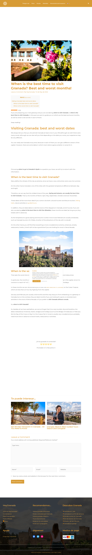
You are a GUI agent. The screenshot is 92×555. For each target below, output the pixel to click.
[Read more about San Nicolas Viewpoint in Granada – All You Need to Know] (28, 413)
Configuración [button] (44, 281)
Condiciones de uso (46, 552)
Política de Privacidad (36, 552)
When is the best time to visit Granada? (26, 103)
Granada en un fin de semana (74, 514)
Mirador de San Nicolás (71, 521)
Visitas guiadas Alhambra (41, 511)
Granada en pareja (70, 523)
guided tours (32, 203)
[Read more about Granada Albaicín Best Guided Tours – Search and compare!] (64, 413)
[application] (69, 3)
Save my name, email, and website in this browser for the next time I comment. (39, 476)
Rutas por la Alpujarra (40, 523)
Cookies (59, 552)
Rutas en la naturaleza (40, 521)
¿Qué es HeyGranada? (10, 511)
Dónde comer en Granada (72, 516)
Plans (32, 3)
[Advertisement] (46, 23)
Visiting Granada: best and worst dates (24, 101)
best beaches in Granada (54, 287)
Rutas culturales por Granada (42, 514)
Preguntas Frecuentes (9, 536)
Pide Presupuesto (9, 516)
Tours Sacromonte (39, 519)
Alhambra (45, 3)
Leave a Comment (17, 92)
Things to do (25, 3)
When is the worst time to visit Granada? (26, 106)
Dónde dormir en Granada (73, 519)
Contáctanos (7, 514)
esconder (27, 97)
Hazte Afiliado (7, 519)
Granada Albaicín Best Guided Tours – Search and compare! (63, 428)
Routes (39, 3)
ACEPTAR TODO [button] (36, 281)
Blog (6, 521)
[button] (88, 3)
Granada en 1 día (69, 511)
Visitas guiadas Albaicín (41, 516)
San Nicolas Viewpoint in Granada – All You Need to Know (27, 427)
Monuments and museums (57, 3)
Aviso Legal (54, 552)
